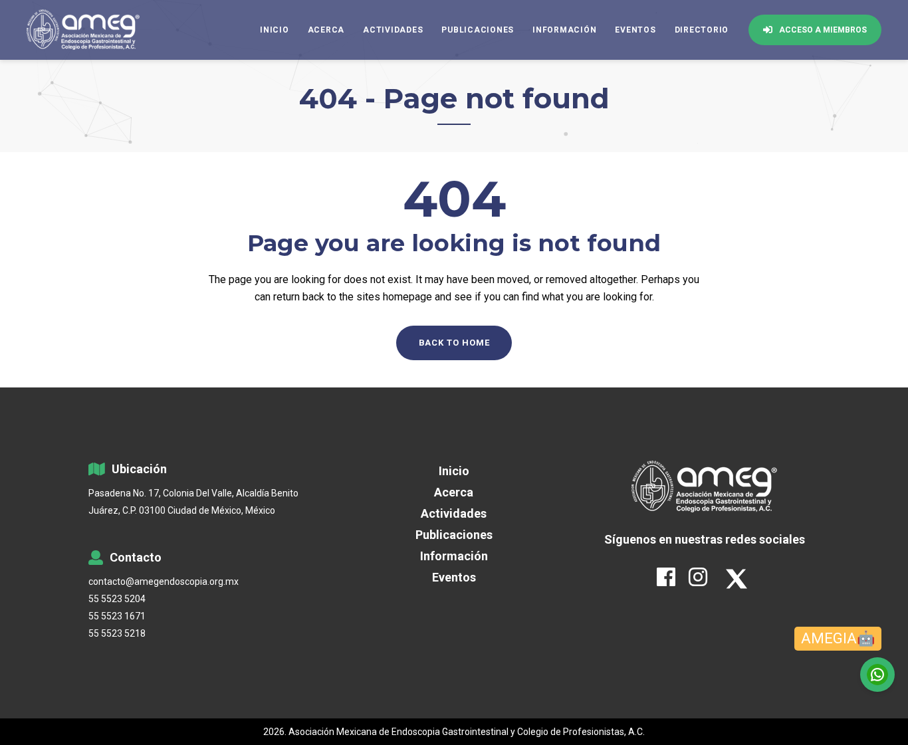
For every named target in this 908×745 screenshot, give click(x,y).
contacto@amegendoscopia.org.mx (163, 581)
